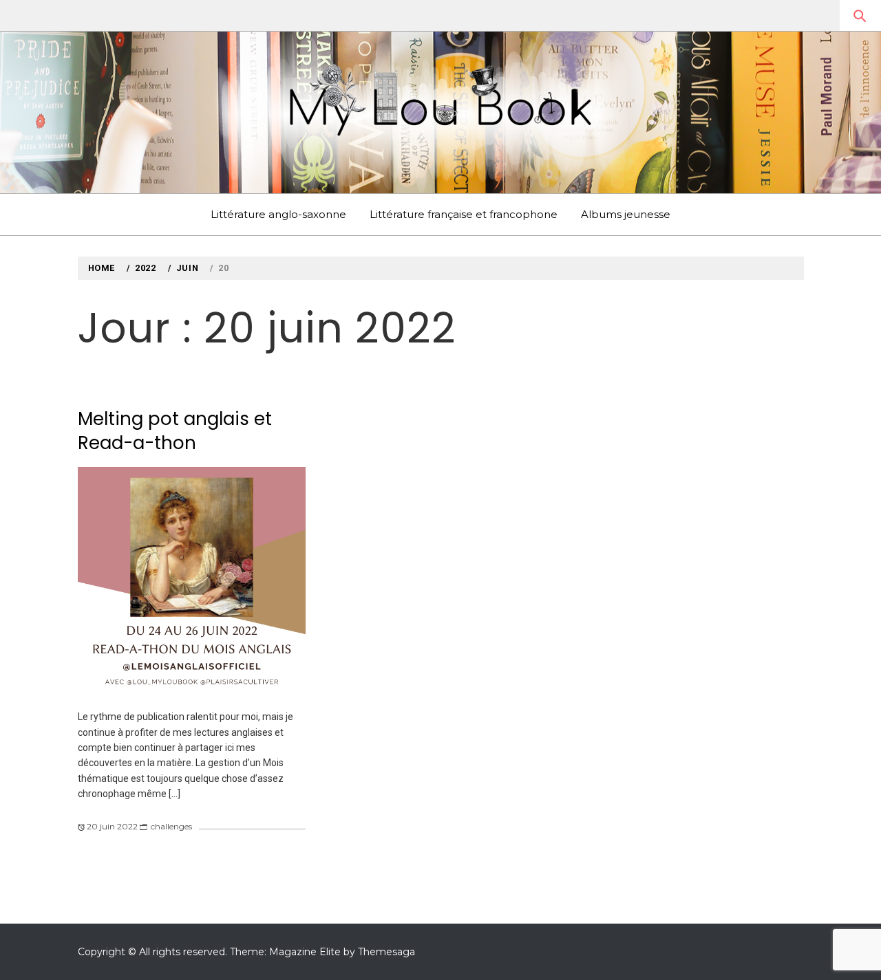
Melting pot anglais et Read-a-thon (175, 430)
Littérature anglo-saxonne (278, 214)
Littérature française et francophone (464, 214)
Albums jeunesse (625, 214)
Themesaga (386, 952)
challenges (171, 826)
